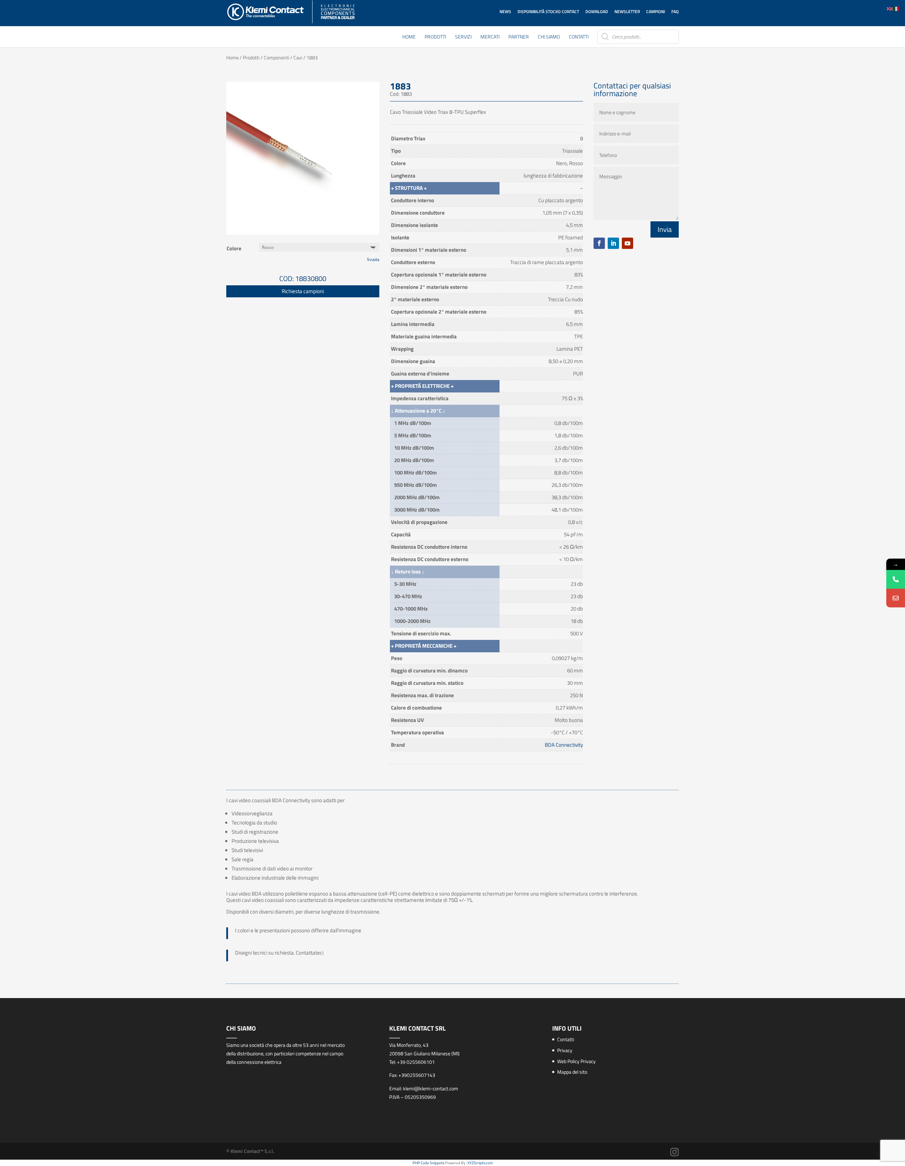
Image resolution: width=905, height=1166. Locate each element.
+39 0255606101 (416, 1062)
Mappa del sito (572, 1071)
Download (596, 11)
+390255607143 (416, 1075)
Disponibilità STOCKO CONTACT (548, 11)
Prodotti (435, 37)
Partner (518, 37)
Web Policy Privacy (576, 1061)
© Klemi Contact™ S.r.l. (250, 1151)
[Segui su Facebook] (599, 243)
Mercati (490, 37)
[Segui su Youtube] (627, 243)
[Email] (895, 598)
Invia (665, 229)
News (505, 11)
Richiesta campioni (303, 291)
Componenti (276, 57)
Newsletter (627, 11)
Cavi (297, 57)
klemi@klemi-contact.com (430, 1088)
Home (409, 37)
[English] (890, 8)
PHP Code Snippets (428, 1163)
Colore (234, 248)
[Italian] (896, 8)
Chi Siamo (549, 37)
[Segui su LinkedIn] (613, 243)
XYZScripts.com (480, 1163)
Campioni (655, 11)
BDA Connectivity (564, 745)
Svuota (373, 259)
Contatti (579, 37)
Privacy (564, 1050)
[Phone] (895, 579)
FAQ (675, 11)
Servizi (463, 37)
